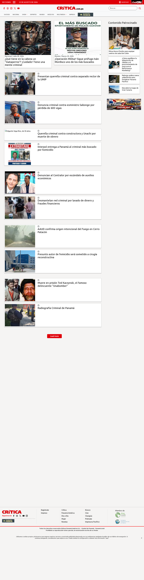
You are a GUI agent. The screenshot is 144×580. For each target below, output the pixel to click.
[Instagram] (11, 8)
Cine (86, 513)
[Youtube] (18, 8)
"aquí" (107, 538)
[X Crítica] (15, 8)
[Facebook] (4, 8)
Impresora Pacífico (92, 522)
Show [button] (24, 14)
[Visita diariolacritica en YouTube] (24, 516)
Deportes (33, 14)
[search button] (139, 8)
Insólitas (50, 14)
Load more (54, 336)
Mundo (42, 14)
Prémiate (88, 519)
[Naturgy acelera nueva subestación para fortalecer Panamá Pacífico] (114, 79)
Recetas (65, 522)
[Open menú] (14, 2)
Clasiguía (88, 516)
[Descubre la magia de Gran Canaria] (114, 89)
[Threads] (8, 8)
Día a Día (65, 516)
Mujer (64, 519)
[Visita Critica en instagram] (27, 516)
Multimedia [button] (61, 14)
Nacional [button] (16, 14)
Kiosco (87, 510)
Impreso (72, 14)
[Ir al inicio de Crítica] (71, 8)
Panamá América (68, 513)
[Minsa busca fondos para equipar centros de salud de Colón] (124, 38)
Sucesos (7, 14)
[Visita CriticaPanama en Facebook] (14, 516)
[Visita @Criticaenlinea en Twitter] (17, 516)
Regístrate (45, 510)
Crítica (64, 510)
